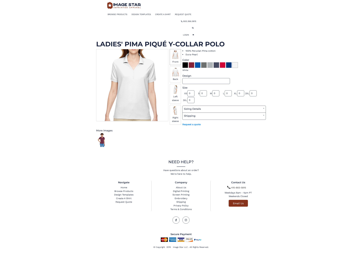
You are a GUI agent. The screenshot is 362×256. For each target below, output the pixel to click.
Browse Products (123, 191)
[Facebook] (176, 220)
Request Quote (124, 202)
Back (175, 79)
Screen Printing (181, 194)
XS (185, 93)
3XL (185, 100)
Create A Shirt (124, 198)
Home (124, 187)
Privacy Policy (181, 205)
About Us (181, 187)
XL (235, 93)
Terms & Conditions (181, 209)
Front (175, 61)
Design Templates (123, 194)
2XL (247, 93)
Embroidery (181, 198)
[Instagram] (185, 220)
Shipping (181, 202)
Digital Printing (181, 191)
